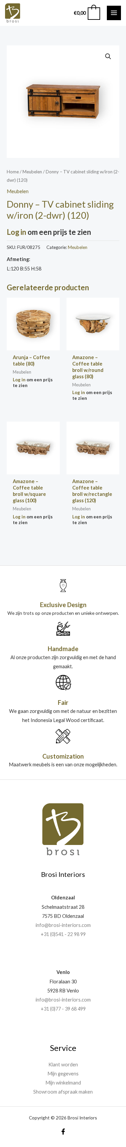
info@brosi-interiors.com (63, 925)
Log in (16, 232)
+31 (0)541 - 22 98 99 (63, 934)
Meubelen (32, 171)
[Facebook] (63, 1132)
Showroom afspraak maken (63, 1092)
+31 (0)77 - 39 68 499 (63, 1009)
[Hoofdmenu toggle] (114, 13)
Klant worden (63, 1064)
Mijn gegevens (63, 1073)
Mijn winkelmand (63, 1083)
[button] (108, 56)
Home (13, 171)
